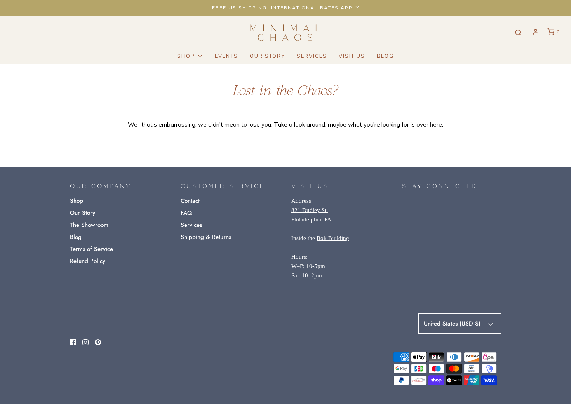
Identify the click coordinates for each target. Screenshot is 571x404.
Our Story (267, 56)
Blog (385, 56)
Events (226, 56)
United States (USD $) (453, 323)
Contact (190, 201)
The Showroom (89, 225)
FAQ (186, 213)
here (436, 124)
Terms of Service (91, 249)
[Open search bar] (518, 32)
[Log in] (535, 31)
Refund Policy (87, 261)
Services (312, 56)
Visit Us (352, 56)
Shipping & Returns (206, 237)
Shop (76, 201)
